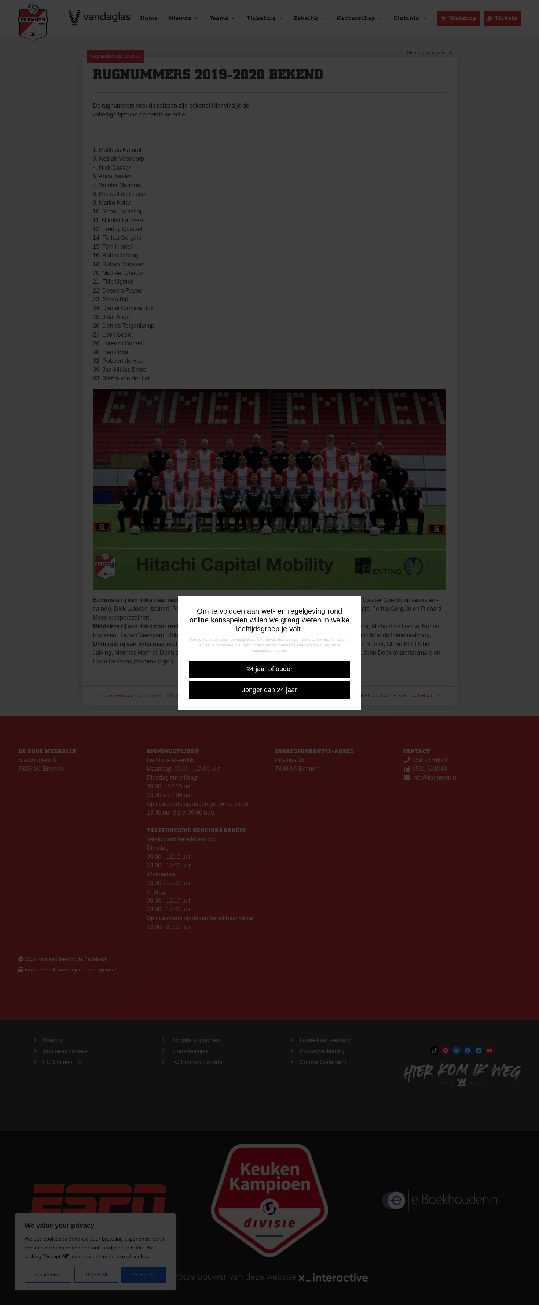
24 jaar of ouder (269, 669)
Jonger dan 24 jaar (269, 690)
